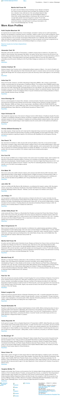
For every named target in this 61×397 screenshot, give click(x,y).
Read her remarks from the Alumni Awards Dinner (13, 44)
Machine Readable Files (54, 394)
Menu (25, 1)
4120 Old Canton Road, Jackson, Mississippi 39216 (47, 387)
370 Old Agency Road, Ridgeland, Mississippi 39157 (47, 391)
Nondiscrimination (43, 394)
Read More (4, 45)
